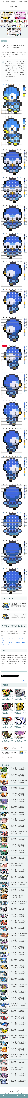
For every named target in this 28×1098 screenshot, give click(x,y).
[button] (25, 694)
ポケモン (4, 41)
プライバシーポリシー (7, 1093)
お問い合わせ (21, 1093)
